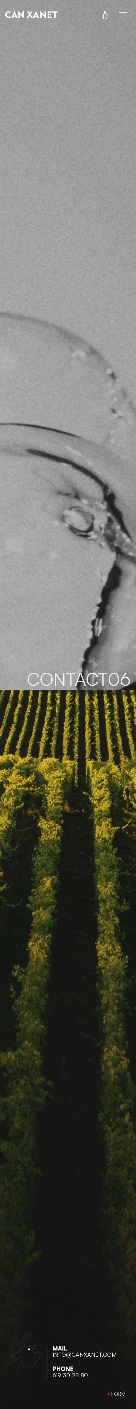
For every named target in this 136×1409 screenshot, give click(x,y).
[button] (117, 1394)
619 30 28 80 (70, 1375)
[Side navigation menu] (105, 14)
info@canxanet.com (84, 1354)
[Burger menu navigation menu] (123, 14)
